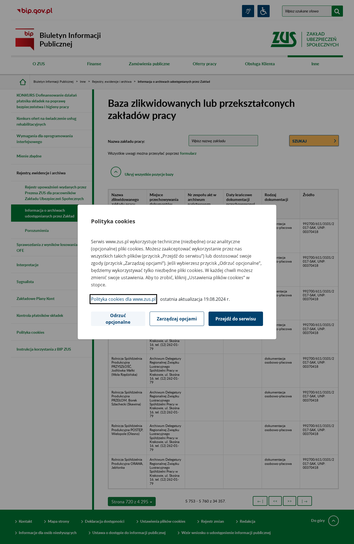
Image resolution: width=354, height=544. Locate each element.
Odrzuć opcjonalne (118, 318)
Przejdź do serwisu (235, 319)
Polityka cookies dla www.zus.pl (123, 299)
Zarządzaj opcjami (177, 319)
